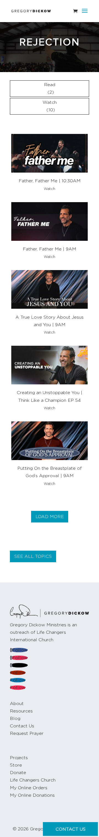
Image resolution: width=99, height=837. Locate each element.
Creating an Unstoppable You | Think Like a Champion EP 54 (49, 396)
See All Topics (33, 556)
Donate (18, 772)
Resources (21, 711)
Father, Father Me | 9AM (49, 249)
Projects (19, 758)
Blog (15, 718)
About (17, 703)
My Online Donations (32, 795)
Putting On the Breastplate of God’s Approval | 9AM (49, 472)
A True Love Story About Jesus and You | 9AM (49, 321)
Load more (49, 516)
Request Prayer (26, 733)
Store (16, 765)
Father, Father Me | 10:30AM (50, 181)
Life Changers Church (33, 780)
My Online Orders (28, 788)
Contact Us (22, 726)
